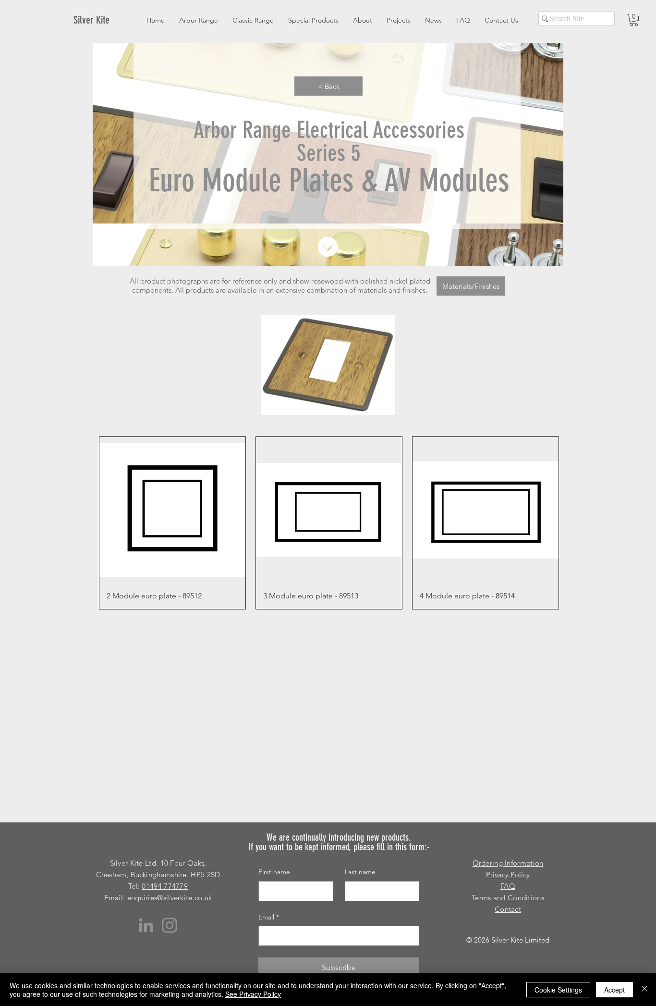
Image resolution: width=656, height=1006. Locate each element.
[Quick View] (172, 510)
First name (274, 872)
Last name (360, 872)
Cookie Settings (558, 989)
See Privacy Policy (253, 994)
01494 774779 (165, 886)
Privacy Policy (508, 874)
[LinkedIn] (146, 925)
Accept (614, 989)
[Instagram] (169, 925)
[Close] (644, 989)
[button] (634, 20)
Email (268, 917)
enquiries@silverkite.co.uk (169, 897)
